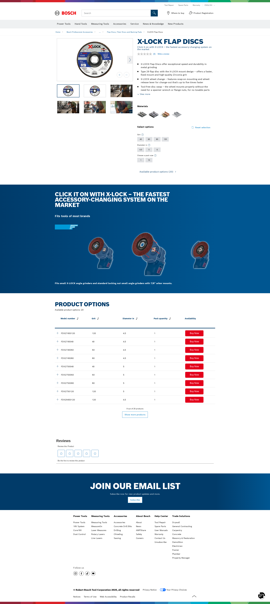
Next (130, 60)
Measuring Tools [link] (100, 516)
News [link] (138, 526)
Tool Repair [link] (160, 522)
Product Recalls (127, 596)
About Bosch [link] (143, 516)
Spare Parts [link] (160, 526)
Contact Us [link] (160, 538)
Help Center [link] (161, 516)
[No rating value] (145, 54)
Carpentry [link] (177, 530)
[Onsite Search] (154, 13)
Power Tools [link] (80, 516)
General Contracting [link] (182, 526)
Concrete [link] (176, 534)
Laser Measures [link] (98, 530)
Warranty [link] (159, 534)
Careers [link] (139, 538)
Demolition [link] (177, 542)
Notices (76, 596)
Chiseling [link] (118, 534)
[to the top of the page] (266, 587)
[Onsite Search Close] (148, 13)
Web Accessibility (108, 596)
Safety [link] (139, 534)
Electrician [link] (177, 546)
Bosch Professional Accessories (80, 32)
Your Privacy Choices (176, 590)
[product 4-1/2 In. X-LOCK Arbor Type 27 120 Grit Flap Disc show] (57, 333)
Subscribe (135, 500)
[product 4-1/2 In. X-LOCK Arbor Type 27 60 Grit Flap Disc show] (57, 349)
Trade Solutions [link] (181, 516)
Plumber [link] (176, 554)
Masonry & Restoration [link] (183, 538)
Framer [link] (175, 550)
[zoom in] (119, 75)
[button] (194, 333)
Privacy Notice (150, 590)
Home (58, 32)
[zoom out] (126, 75)
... (100, 32)
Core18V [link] (77, 530)
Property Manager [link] (181, 558)
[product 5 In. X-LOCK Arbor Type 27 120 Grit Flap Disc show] (57, 391)
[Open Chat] (261, 595)
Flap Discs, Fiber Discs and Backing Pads (124, 32)
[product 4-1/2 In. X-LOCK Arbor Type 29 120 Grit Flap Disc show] (57, 399)
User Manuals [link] (161, 530)
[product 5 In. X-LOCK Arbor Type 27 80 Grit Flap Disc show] (57, 382)
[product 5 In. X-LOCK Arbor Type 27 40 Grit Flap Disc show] (57, 366)
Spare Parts (183, 5)
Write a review (163, 54)
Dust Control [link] (79, 534)
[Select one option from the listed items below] (142, 134)
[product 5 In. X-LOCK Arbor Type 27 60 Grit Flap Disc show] (57, 374)
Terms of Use (90, 596)
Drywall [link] (176, 522)
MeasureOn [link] (96, 526)
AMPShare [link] (141, 530)
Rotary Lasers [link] (98, 534)
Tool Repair (169, 5)
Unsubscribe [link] (160, 542)
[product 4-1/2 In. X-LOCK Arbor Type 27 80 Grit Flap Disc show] (57, 357)
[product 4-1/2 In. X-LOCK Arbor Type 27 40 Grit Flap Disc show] (57, 341)
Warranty (196, 5)
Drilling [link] (117, 530)
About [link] (139, 522)
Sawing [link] (117, 538)
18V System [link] (79, 526)
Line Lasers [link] (96, 538)
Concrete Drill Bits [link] (123, 526)
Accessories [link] (120, 516)
